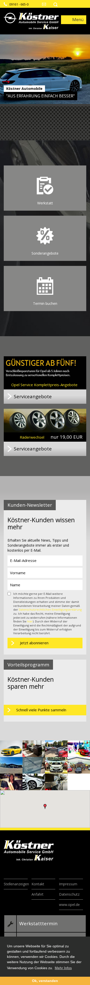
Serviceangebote (33, 396)
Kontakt (38, 884)
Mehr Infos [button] (63, 968)
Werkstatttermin (38, 923)
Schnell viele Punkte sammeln (41, 709)
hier (30, 621)
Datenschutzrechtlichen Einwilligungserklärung (50, 609)
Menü (78, 19)
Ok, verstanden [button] (45, 981)
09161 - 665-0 (18, 4)
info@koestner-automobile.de (44, 4)
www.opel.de (69, 904)
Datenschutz (69, 894)
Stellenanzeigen (16, 884)
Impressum (68, 884)
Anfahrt (38, 894)
